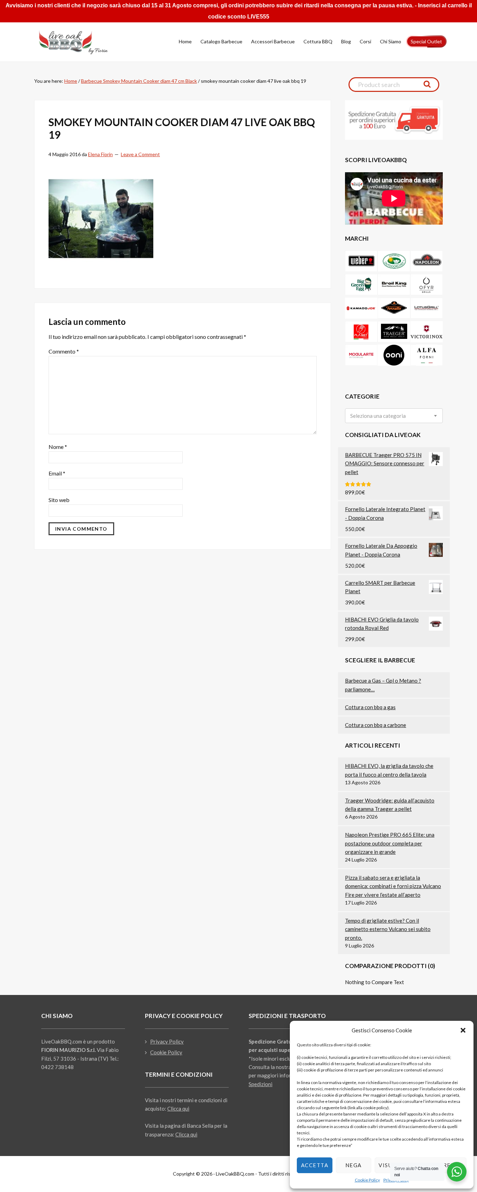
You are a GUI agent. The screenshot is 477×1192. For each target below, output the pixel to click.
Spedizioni (260, 1084)
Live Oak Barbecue (79, 42)
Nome (58, 446)
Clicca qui (178, 1108)
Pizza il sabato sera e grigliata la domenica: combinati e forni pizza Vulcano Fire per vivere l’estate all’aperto (393, 886)
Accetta (315, 1165)
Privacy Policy (167, 1041)
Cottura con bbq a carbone (375, 725)
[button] (463, 1030)
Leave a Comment (140, 154)
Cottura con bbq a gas (370, 707)
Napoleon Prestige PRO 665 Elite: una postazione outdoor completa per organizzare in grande (389, 843)
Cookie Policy (367, 1180)
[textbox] (378, 416)
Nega (353, 1165)
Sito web (59, 499)
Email (57, 473)
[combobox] (394, 415)
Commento (64, 351)
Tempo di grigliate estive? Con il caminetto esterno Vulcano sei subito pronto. (388, 929)
